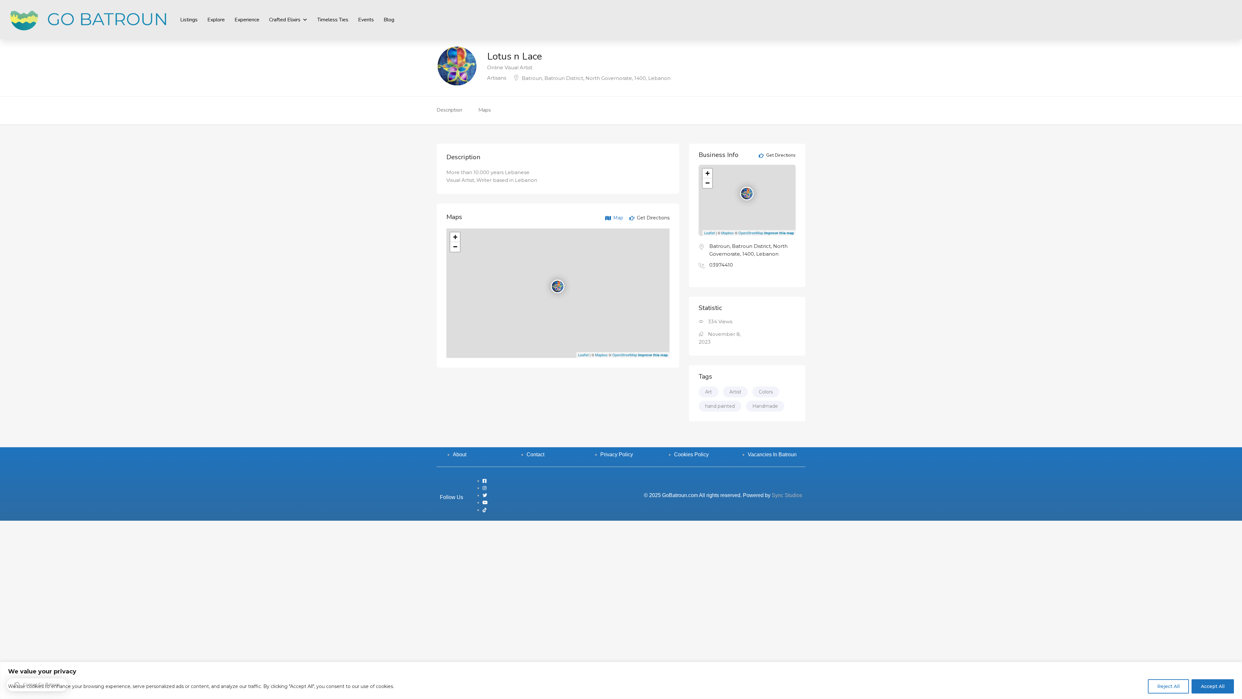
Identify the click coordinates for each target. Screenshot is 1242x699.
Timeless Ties (332, 19)
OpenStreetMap (624, 354)
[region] (621, 680)
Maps (484, 110)
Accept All (1213, 686)
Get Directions (653, 218)
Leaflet (583, 354)
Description (449, 110)
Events (366, 19)
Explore (216, 19)
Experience (246, 19)
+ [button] (455, 237)
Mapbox (601, 354)
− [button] (455, 247)
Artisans (496, 78)
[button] (37, 684)
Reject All (1168, 686)
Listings (189, 19)
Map (617, 218)
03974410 (721, 265)
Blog (389, 19)
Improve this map (653, 354)
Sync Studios (787, 495)
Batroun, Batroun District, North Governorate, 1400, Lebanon (596, 78)
